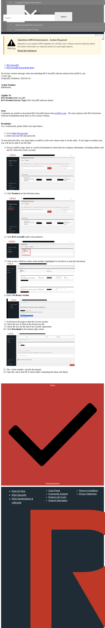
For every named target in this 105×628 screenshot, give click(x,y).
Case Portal (54, 490)
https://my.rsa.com (20, 133)
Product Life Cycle (57, 497)
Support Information (57, 500)
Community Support (58, 494)
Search (63, 17)
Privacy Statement (88, 494)
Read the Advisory (27, 51)
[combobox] (37, 18)
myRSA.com (60, 113)
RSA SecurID (19, 495)
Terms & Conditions (88, 490)
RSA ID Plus (18, 491)
